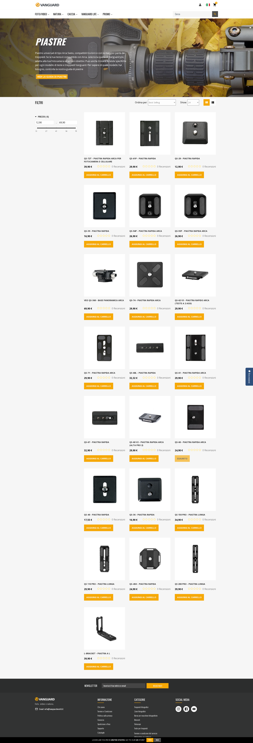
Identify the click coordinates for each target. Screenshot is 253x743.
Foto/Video (41, 14)
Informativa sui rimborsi (142, 736)
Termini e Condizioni (105, 711)
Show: (183, 102)
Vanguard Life (89, 14)
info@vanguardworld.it (54, 708)
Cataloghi (101, 732)
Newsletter (90, 686)
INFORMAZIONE (105, 700)
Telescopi (137, 724)
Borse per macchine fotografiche (146, 715)
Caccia (71, 14)
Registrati (157, 685)
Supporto (101, 728)
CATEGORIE (139, 700)
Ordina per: (141, 102)
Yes (150, 740)
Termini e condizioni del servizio (145, 733)
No (157, 740)
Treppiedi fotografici (141, 707)
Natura (57, 14)
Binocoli (137, 719)
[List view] (213, 102)
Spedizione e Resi (104, 724)
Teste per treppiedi (141, 728)
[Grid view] (207, 102)
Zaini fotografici (140, 711)
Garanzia (101, 719)
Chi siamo (101, 707)
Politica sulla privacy (105, 715)
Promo (107, 14)
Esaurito (182, 458)
